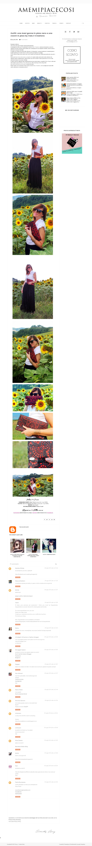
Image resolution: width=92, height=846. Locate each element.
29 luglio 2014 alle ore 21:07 (51, 673)
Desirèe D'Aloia (19, 568)
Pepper (17, 664)
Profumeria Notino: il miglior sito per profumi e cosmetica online (74, 85)
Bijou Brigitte (48, 61)
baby (33, 23)
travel (54, 23)
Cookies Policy (22, 844)
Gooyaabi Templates (80, 844)
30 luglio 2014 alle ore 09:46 (51, 727)
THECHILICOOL (19, 679)
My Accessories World (21, 694)
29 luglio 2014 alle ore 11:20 (51, 580)
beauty (39, 23)
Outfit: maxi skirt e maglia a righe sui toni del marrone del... (17, 555)
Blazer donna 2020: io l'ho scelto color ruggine (73, 98)
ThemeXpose (67, 844)
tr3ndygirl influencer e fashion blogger (27, 637)
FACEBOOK (18, 681)
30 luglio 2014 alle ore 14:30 (51, 740)
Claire (17, 602)
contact (68, 23)
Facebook (18, 656)
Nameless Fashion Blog (21, 746)
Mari (16, 766)
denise (17, 590)
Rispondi (18, 577)
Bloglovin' (17, 657)
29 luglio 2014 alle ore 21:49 (51, 689)
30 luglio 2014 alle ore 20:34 (51, 765)
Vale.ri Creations (35, 47)
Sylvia (17, 753)
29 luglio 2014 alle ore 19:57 (51, 664)
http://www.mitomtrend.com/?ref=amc (18, 64)
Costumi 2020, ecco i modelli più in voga (74, 92)
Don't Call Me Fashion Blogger (23, 654)
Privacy (16, 844)
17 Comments (24, 39)
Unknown (18, 713)
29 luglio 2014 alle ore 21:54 (51, 700)
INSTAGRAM (18, 793)
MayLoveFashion (20, 581)
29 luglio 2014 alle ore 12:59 (51, 602)
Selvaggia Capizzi (20, 650)
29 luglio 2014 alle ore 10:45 (51, 568)
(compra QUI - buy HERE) (41, 502)
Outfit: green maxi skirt (49, 554)
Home (21, 23)
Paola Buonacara (20, 782)
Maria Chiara (18, 689)
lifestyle (47, 23)
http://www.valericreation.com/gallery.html (24, 57)
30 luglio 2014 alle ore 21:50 (51, 782)
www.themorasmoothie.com (22, 790)
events (61, 23)
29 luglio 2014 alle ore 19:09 (51, 637)
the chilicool (19, 673)
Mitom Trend (22, 62)
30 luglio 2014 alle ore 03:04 (51, 713)
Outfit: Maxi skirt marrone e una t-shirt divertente (33, 555)
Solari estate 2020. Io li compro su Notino (72, 78)
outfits (27, 23)
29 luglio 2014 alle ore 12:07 (51, 589)
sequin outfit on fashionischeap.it (24, 596)
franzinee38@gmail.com (72, 41)
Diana (17, 628)
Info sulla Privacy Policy (15, 821)
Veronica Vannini (20, 700)
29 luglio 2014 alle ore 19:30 (51, 649)
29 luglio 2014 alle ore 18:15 (51, 628)
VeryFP (26, 706)
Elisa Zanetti (19, 740)
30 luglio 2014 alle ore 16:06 (51, 753)
